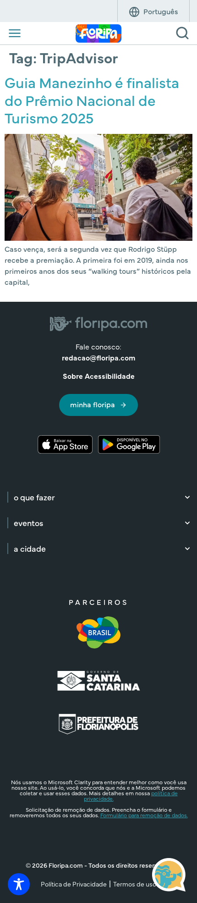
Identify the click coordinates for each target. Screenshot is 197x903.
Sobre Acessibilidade (99, 376)
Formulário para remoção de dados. (144, 815)
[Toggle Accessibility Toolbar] (19, 884)
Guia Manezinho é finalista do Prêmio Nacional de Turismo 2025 (92, 99)
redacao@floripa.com (98, 357)
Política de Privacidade (74, 883)
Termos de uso (134, 883)
